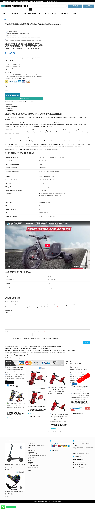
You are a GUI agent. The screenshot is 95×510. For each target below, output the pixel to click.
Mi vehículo (30, 462)
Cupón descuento (32, 450)
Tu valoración (9, 315)
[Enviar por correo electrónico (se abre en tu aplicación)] (91, 1)
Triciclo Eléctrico (29, 101)
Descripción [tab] (9, 104)
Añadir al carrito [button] (13, 420)
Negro (49, 283)
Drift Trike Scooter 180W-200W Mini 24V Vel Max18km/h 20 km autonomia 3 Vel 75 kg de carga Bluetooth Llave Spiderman (58, 423)
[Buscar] (30, 9)
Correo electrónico (39, 332)
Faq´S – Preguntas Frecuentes (20, 1)
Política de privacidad (33, 465)
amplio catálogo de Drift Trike (50, 149)
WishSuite (30, 470)
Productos (15, 13)
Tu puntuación (9, 310)
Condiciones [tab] (9, 110)
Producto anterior (12, 31)
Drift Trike (13, 101)
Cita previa (75, 453)
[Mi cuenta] (81, 14)
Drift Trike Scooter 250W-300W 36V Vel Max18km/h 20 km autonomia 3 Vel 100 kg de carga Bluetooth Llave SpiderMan (37, 408)
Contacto (64, 13)
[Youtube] (50, 458)
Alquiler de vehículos (32, 13)
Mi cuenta (30, 460)
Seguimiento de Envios (33, 467)
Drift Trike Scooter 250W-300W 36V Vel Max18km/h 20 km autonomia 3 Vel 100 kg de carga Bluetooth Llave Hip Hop (15, 412)
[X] (50, 453)
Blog (74, 13)
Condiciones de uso (32, 448)
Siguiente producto (11, 35)
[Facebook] (50, 454)
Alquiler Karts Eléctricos (33, 443)
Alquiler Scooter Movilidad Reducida (36, 445)
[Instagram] (50, 456)
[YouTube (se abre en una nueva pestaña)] (90, 1)
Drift (23, 101)
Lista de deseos (31, 458)
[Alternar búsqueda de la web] (37, 19)
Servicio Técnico (51, 13)
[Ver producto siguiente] (17, 35)
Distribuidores (7, 1)
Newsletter (30, 463)
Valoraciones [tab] (9, 108)
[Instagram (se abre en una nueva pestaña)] (87, 1)
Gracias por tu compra (33, 457)
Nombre (7, 332)
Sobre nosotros (31, 468)
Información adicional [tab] (12, 106)
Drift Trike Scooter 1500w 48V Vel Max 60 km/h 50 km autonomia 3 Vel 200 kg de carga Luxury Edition (37, 24)
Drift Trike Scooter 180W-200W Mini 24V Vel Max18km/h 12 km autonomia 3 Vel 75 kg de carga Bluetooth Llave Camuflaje (80, 403)
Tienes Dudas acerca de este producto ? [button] (15, 73)
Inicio (5, 13)
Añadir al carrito (12, 95)
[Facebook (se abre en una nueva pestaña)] (85, 1)
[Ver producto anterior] (6, 31)
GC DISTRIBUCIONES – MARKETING (37, 455)
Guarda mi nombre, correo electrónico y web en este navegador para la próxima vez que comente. (32, 338)
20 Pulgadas (51, 288)
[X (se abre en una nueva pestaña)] (83, 1)
